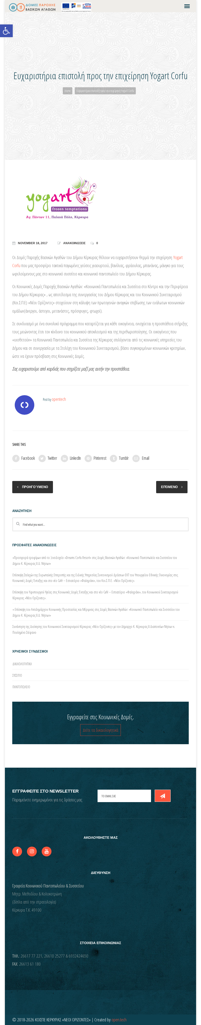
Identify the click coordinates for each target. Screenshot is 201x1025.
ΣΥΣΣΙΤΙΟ (17, 675)
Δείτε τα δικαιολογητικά (100, 730)
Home (67, 90)
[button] (6, 30)
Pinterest (100, 458)
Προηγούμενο (35, 487)
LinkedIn (75, 458)
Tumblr (123, 458)
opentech (59, 399)
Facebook (28, 458)
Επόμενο (169, 487)
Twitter (52, 458)
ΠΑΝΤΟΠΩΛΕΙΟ (21, 687)
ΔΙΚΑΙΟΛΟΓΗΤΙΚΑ (22, 664)
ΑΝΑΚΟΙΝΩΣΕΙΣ (74, 243)
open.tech (119, 1019)
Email (145, 458)
